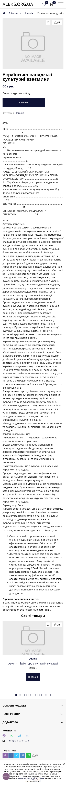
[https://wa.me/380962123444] (12, 736)
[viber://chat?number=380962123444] (5, 736)
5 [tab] (31, 695)
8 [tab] (42, 695)
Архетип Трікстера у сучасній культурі (33, 663)
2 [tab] (20, 695)
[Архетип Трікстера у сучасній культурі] (33, 638)
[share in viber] (5, 755)
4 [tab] (27, 695)
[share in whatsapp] (28, 755)
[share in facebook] (11, 755)
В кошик (23, 102)
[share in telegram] (16, 755)
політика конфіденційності (31, 778)
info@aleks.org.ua (18, 740)
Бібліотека (15, 13)
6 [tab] (35, 695)
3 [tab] (24, 695)
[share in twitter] (22, 755)
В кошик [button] (33, 676)
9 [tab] (46, 695)
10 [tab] (50, 695)
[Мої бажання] (44, 4)
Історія (29, 13)
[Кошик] (51, 4)
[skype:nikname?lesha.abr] (27, 736)
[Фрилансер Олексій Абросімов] (18, 4)
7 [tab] (39, 695)
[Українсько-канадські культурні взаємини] (33, 43)
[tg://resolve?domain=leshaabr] (20, 736)
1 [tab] (16, 695)
